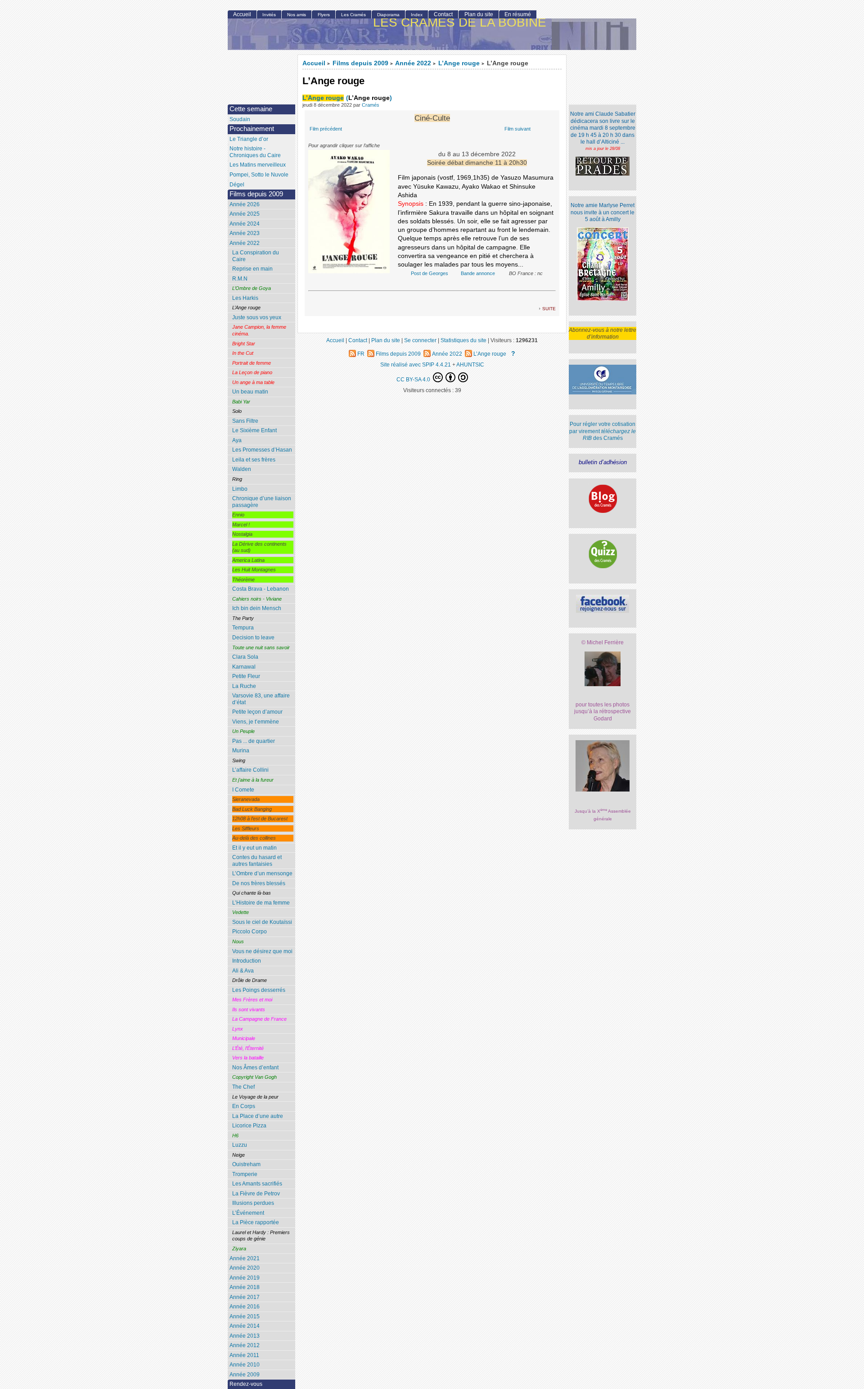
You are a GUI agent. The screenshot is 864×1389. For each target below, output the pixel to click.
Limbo (240, 489)
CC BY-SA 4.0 (414, 379)
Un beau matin (250, 392)
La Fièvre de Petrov (256, 1193)
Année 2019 (245, 1278)
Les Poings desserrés (258, 990)
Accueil (313, 63)
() (369, 98)
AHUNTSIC (470, 364)
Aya (237, 440)
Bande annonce (478, 273)
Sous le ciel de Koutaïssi (262, 922)
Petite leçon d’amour (257, 712)
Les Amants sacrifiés (257, 1184)
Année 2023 (245, 233)
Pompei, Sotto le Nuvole (259, 175)
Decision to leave (253, 637)
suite (549, 308)
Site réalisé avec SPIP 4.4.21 (415, 364)
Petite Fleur (246, 676)
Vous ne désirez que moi (262, 951)
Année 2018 (245, 1287)
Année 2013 (245, 1336)
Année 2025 (245, 214)
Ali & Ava (243, 971)
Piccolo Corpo (249, 931)
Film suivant (517, 128)
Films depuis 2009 (360, 63)
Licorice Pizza (249, 1125)
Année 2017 (245, 1297)
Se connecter (420, 340)
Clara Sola (245, 657)
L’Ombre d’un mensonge (262, 873)
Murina (240, 750)
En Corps (243, 1106)
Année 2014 (245, 1326)
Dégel (237, 184)
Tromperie (244, 1174)
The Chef (243, 1087)
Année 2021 (245, 1258)
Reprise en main (252, 269)
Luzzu (239, 1145)
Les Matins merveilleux (258, 165)
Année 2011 (244, 1355)
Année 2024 (245, 224)
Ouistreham (246, 1164)
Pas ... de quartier (253, 741)
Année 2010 (245, 1365)
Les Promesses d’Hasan (262, 450)
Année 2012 (245, 1345)
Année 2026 (245, 204)
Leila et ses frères (253, 460)
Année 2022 (413, 63)
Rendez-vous (246, 1384)
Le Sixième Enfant (254, 430)
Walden (241, 469)
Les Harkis (245, 298)
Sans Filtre (245, 421)
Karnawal (244, 667)
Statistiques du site (463, 340)
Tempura (243, 627)
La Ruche (244, 686)
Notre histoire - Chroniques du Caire (255, 151)
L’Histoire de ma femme (261, 903)
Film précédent (326, 128)
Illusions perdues (253, 1203)
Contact (443, 14)
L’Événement (248, 1213)
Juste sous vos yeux (256, 317)
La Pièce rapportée (255, 1222)
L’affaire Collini (250, 770)
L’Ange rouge (459, 63)
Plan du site (478, 14)
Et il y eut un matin (254, 848)
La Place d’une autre (257, 1116)
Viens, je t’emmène (255, 722)
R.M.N (240, 279)
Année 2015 (245, 1316)
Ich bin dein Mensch (256, 608)
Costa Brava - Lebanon (260, 589)
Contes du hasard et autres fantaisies (257, 860)
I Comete (243, 790)
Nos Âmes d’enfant (255, 1067)
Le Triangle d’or (249, 139)
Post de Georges (429, 273)
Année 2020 (245, 1268)
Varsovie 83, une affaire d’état (261, 699)
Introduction (246, 961)
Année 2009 (245, 1374)
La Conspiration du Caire (255, 255)
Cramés (370, 105)
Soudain (240, 119)
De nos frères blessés (258, 883)
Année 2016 (245, 1306)
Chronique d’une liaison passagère (261, 501)
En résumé (517, 14)
